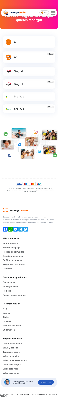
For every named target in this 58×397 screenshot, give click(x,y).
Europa (6, 313)
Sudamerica (9, 330)
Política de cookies (12, 260)
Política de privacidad (13, 252)
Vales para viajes (11, 373)
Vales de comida (11, 356)
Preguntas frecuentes (14, 264)
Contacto (7, 268)
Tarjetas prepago (11, 352)
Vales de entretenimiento (15, 360)
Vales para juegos (12, 364)
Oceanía (7, 321)
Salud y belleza (10, 348)
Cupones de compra (13, 343)
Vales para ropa (10, 369)
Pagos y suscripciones (14, 295)
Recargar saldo (10, 286)
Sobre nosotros (10, 243)
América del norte (12, 325)
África (6, 317)
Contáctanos (46, 382)
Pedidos (7, 291)
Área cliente (9, 282)
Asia (5, 309)
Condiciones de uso (13, 256)
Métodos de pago (11, 247)
